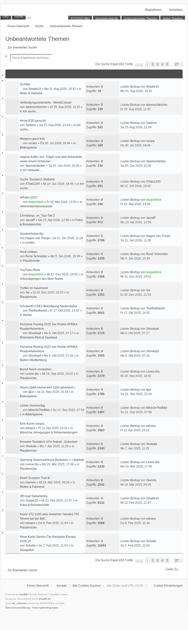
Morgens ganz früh (32, 138)
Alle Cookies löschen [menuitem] (86, 585)
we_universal (19, 603)
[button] (139, 65)
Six (27, 292)
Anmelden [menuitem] (176, 10)
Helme (27, 315)
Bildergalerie (28, 147)
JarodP (30, 220)
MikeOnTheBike (39, 410)
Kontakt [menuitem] (62, 585)
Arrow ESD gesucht (33, 120)
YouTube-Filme (30, 270)
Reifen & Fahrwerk (32, 487)
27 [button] (176, 64)
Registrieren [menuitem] (153, 10)
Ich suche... (30, 111)
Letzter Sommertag (32, 405)
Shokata (30, 446)
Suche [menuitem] (18, 16)
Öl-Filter (25, 84)
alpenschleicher (36, 107)
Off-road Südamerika (33, 496)
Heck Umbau (28, 252)
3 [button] (157, 64)
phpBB (23, 594)
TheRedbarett (37, 310)
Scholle (30, 545)
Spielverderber (35, 165)
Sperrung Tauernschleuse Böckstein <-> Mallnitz (52, 460)
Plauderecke (31, 260)
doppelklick (36, 202)
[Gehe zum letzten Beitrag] (161, 86)
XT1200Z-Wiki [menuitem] (80, 18)
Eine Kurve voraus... (33, 423)
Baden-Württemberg (33, 360)
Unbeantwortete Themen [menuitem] (140, 18)
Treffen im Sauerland (34, 288)
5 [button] (167, 64)
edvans (30, 428)
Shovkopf (34, 333)
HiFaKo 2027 (28, 197)
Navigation (27, 550)
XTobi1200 (32, 184)
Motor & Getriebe (31, 93)
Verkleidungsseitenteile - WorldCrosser (46, 102)
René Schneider (36, 256)
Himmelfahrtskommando (36, 206)
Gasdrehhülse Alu (32, 233)
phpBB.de (45, 598)
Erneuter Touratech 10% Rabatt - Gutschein (49, 441)
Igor (31, 392)
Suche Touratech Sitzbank (37, 179)
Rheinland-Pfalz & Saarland (38, 337)
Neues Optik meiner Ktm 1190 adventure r (47, 387)
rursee (32, 143)
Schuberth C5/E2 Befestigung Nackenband (48, 306)
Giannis (30, 482)
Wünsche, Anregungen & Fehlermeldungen (48, 432)
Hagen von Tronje (37, 238)
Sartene (30, 125)
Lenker (30, 242)
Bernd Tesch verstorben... (37, 369)
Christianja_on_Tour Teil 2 (37, 215)
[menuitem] (166, 586)
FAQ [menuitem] (6, 16)
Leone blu (32, 373)
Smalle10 (34, 89)
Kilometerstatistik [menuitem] (106, 18)
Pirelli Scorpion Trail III (35, 478)
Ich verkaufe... (32, 170)
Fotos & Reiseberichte (34, 505)
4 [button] (162, 64)
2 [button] (152, 64)
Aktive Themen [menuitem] (173, 18)
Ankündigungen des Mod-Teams (41, 278)
